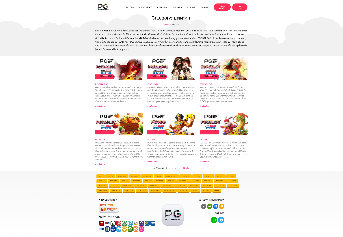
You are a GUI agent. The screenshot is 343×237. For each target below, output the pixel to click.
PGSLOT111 (141, 185)
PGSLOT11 (183, 181)
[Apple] (203, 206)
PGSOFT (195, 190)
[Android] (209, 206)
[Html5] (221, 206)
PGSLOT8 (171, 181)
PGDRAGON (122, 176)
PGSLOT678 (103, 190)
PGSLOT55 (219, 181)
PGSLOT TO (183, 190)
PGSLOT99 (114, 185)
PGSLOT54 (207, 181)
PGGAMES (134, 176)
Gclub (100, 176)
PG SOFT (206, 190)
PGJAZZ (158, 176)
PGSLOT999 (155, 190)
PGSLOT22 (195, 181)
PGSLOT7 (159, 181)
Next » (186, 168)
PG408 (151, 139)
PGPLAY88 (208, 176)
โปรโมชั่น (177, 7)
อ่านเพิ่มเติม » (100, 106)
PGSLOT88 (102, 185)
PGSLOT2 (113, 181)
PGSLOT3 (125, 181)
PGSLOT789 (129, 190)
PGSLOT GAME (169, 190)
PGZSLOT (205, 139)
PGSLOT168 (167, 185)
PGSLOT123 (154, 185)
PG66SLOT (101, 139)
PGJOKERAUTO (171, 176)
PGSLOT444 (220, 185)
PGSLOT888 (142, 190)
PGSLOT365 (207, 185)
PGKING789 (185, 176)
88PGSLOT (206, 84)
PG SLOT (220, 176)
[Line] (214, 220)
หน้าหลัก (129, 7)
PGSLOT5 (148, 181)
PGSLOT (231, 176)
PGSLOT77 (232, 181)
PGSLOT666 (233, 185)
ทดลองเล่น (162, 7)
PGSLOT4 (136, 181)
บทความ (191, 7)
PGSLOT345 (194, 185)
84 (180, 168)
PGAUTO (110, 176)
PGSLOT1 (102, 181)
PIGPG (216, 190)
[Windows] (215, 206)
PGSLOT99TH (127, 185)
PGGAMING (147, 176)
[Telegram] (221, 220)
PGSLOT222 (181, 185)
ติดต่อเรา (205, 7)
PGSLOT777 (116, 190)
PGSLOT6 (153, 84)
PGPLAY (197, 176)
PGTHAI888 (101, 84)
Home (166, 25)
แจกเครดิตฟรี (145, 7)
